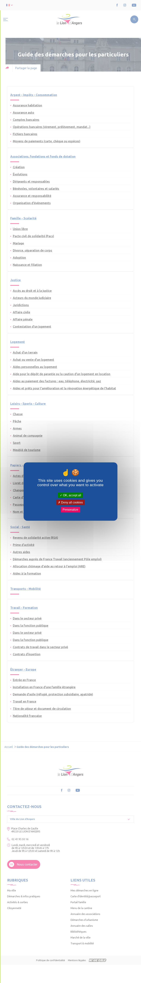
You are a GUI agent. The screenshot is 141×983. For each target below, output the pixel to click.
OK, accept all (71, 495)
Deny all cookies (71, 502)
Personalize (70, 509)
